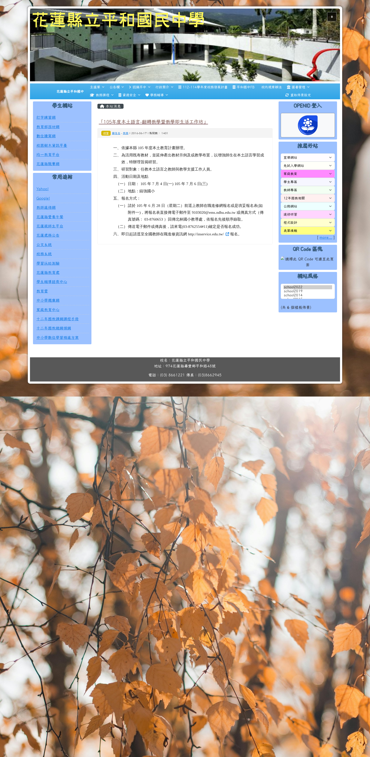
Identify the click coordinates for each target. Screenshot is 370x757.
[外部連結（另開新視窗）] (227, 246)
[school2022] (307, 300)
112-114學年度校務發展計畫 (205, 99)
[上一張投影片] (40, 52)
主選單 (95, 99)
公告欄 (114, 99)
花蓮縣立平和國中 (70, 104)
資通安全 (129, 107)
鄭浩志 (116, 145)
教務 (125, 145)
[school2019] (307, 304)
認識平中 (139, 99)
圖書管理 (298, 99)
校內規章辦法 (271, 99)
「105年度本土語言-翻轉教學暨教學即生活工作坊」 (153, 134)
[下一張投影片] (329, 52)
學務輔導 (157, 107)
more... (325, 250)
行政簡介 (162, 99)
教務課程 (102, 107)
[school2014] (307, 308)
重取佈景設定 (300, 107)
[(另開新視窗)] (185, 51)
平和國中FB (246, 99)
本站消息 (112, 119)
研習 (106, 145)
